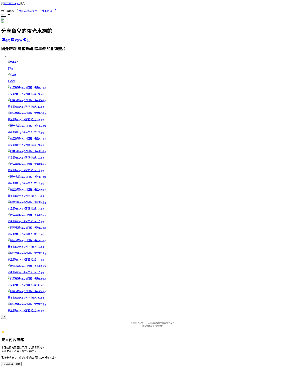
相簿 (8, 40)
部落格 (19, 40)
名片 (29, 40)
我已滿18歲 (8, 364)
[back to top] (3, 317)
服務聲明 (159, 326)
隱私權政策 (147, 326)
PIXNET (141, 323)
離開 (18, 364)
